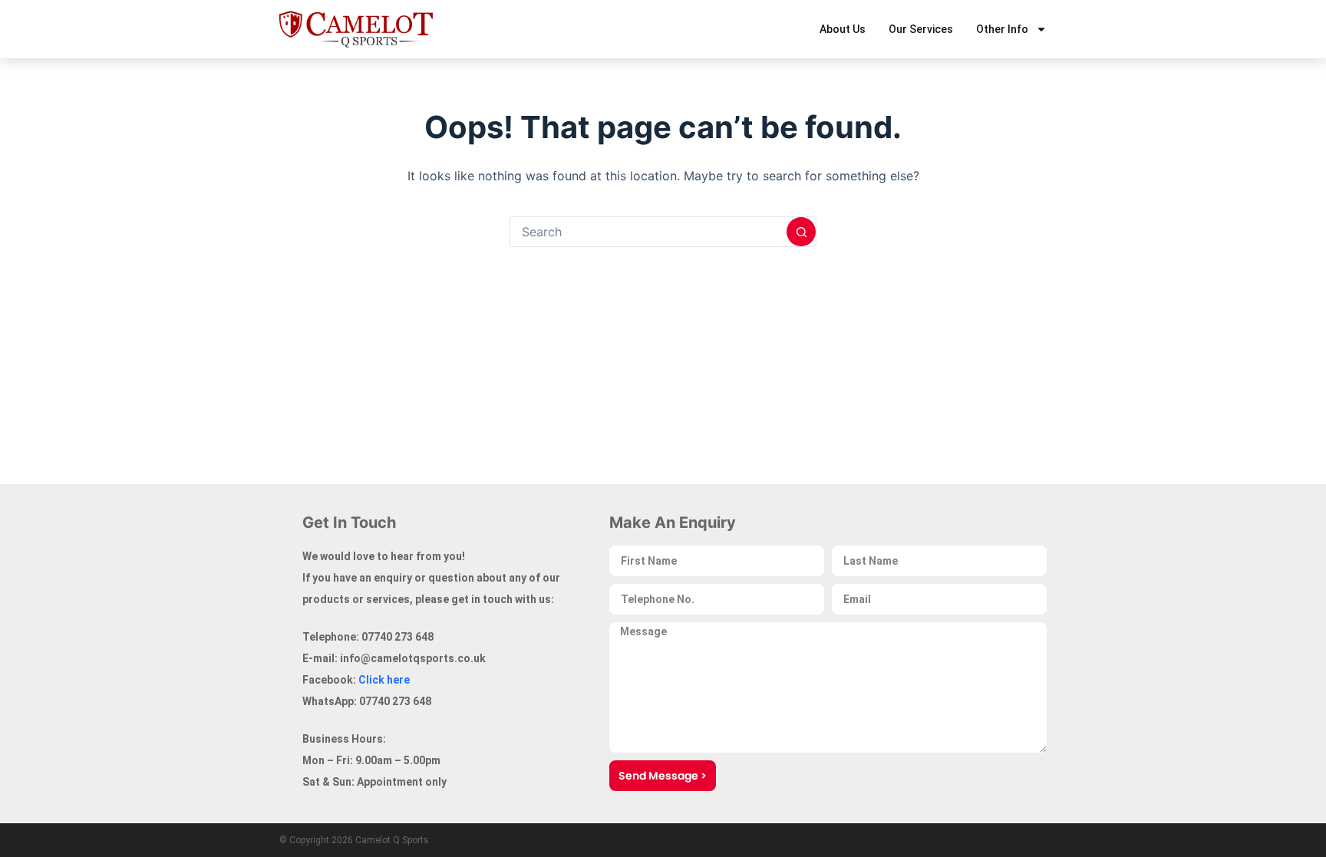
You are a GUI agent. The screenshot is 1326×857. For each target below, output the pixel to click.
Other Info (1002, 29)
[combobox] (648, 231)
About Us (843, 29)
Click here (384, 680)
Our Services (921, 29)
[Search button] (801, 231)
